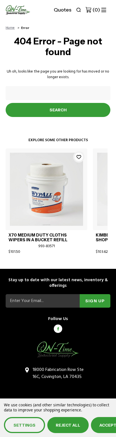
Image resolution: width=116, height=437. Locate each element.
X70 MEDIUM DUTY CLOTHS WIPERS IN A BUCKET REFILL (38, 237)
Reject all (68, 425)
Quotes (63, 10)
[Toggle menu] (103, 10)
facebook (58, 329)
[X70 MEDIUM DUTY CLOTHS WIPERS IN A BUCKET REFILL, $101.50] (46, 189)
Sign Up (95, 300)
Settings (24, 425)
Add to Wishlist (78, 157)
